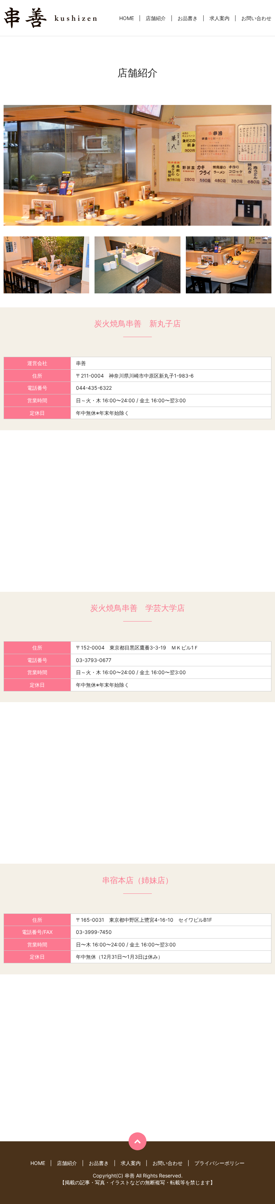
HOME (126, 18)
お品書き (188, 18)
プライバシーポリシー (219, 1163)
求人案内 (219, 18)
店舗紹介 (156, 18)
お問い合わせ (256, 18)
